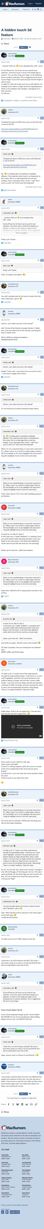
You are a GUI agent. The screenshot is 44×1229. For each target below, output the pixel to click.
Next (22, 47)
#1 (42, 61)
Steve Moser (5, 1192)
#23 (41, 983)
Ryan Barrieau (26, 1185)
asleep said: (7, 362)
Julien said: (7, 154)
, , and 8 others (20, 100)
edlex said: (6, 266)
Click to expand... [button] (22, 233)
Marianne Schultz (27, 1177)
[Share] (38, 61)
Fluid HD (7, 1209)
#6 (42, 292)
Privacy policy (6, 1205)
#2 (42, 118)
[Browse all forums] (35, 9)
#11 (41, 473)
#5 (42, 260)
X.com (7, 1158)
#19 (41, 840)
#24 (41, 1037)
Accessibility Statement (20, 1205)
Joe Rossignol (26, 1162)
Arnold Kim (5, 1155)
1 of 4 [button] (15, 47)
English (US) (15, 1212)
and (10, 190)
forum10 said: (7, 619)
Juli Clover (5, 1162)
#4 (42, 207)
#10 (41, 426)
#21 (41, 935)
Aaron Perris (26, 1192)
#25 (41, 1073)
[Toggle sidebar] (41, 9)
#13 (41, 568)
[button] (2, 4)
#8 (42, 357)
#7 (42, 319)
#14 (41, 614)
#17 (41, 758)
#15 (41, 669)
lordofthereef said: (9, 901)
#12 (41, 514)
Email (3, 1158)
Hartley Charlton (7, 1177)
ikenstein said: (8, 846)
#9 (42, 394)
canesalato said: (8, 213)
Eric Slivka (25, 1155)
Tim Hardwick (26, 1170)
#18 (41, 800)
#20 (41, 896)
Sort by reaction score (33, 39)
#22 (41, 956)
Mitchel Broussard (7, 1170)
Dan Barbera (5, 1185)
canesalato (7, 39)
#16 (41, 707)
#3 (42, 149)
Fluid (2, 1209)
